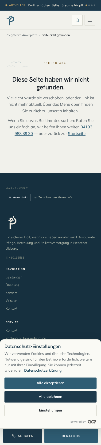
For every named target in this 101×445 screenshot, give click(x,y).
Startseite (76, 133)
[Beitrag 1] (86, 5)
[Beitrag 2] (89, 5)
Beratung (71, 436)
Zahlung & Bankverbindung (26, 338)
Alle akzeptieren (51, 383)
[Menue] (90, 20)
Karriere (12, 293)
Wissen (11, 300)
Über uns (12, 285)
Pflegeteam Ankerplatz (21, 35)
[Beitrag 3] (92, 5)
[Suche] (77, 20)
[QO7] (92, 422)
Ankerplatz (20, 197)
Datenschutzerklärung (43, 370)
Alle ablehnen (50, 396)
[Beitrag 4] (94, 5)
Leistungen (14, 277)
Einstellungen (50, 410)
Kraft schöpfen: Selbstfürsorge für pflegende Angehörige (55, 5)
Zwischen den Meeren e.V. (56, 197)
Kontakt (11, 308)
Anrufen (26, 436)
